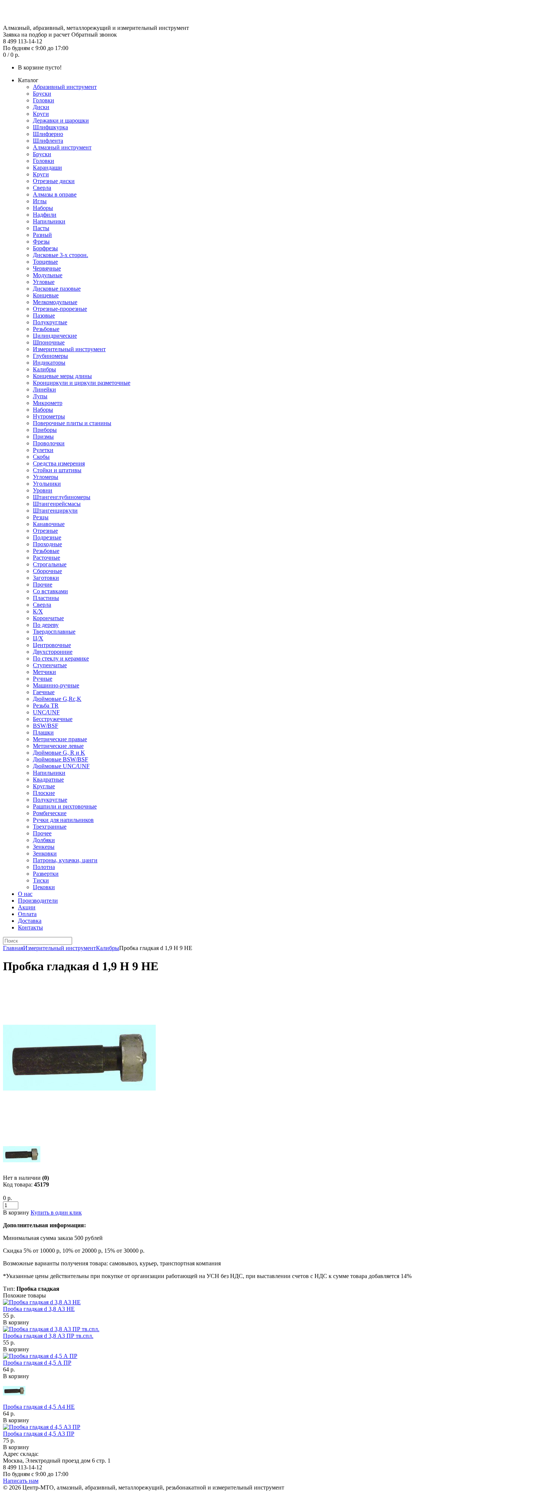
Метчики (44, 672)
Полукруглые (50, 322)
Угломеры (45, 477)
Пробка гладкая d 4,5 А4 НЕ (39, 1407)
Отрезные (45, 531)
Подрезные (47, 537)
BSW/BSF (45, 726)
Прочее (42, 833)
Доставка (29, 921)
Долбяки (44, 840)
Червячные (47, 268)
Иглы (40, 201)
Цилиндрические (55, 335)
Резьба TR (46, 705)
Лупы (40, 396)
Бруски (42, 93)
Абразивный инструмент (65, 87)
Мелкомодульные (55, 302)
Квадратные (48, 779)
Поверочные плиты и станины (72, 423)
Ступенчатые (50, 665)
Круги (41, 114)
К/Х (38, 611)
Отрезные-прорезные (60, 309)
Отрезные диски (54, 181)
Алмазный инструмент (62, 147)
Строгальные (49, 564)
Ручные (42, 678)
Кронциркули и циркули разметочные (81, 383)
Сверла (42, 188)
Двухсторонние (52, 652)
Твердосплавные (54, 631)
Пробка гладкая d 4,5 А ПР (37, 1363)
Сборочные (47, 571)
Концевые (46, 295)
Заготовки (46, 578)
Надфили (44, 214)
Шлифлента (48, 140)
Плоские (44, 793)
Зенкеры (44, 847)
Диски (41, 107)
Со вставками (50, 591)
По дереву (46, 625)
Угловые (44, 282)
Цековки (44, 887)
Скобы (41, 457)
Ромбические (49, 813)
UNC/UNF (46, 712)
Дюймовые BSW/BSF (60, 759)
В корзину (16, 1322)
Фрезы (41, 241)
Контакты (30, 927)
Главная (13, 948)
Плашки (43, 732)
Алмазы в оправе (55, 194)
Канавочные (49, 524)
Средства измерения (59, 463)
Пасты (41, 228)
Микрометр (47, 403)
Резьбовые (46, 329)
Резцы (41, 517)
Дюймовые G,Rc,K (57, 699)
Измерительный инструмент (69, 349)
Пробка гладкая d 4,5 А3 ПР (38, 1433)
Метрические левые (58, 746)
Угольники (47, 483)
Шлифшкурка (50, 127)
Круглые (44, 786)
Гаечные (44, 692)
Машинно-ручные (56, 685)
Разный (42, 235)
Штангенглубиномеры (61, 497)
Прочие (42, 584)
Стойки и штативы (57, 470)
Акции (26, 907)
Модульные (47, 275)
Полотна (44, 867)
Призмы (43, 436)
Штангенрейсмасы (57, 504)
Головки (43, 100)
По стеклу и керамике (61, 658)
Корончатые (48, 618)
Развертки (46, 873)
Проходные (47, 544)
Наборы (43, 208)
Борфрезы (45, 248)
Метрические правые (60, 739)
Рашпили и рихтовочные (65, 806)
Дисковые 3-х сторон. (60, 255)
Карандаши (47, 167)
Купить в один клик (56, 1212)
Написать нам (20, 1481)
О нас (25, 894)
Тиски (41, 880)
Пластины (46, 598)
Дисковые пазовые (57, 288)
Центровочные (52, 645)
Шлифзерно (48, 134)
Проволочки (49, 443)
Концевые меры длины (62, 376)
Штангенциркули (55, 510)
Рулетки (43, 450)
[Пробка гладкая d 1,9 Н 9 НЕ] (79, 1132)
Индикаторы (49, 362)
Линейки (44, 389)
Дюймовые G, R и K (59, 752)
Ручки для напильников (63, 820)
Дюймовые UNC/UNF (61, 766)
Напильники (49, 221)
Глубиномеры (50, 356)
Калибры (44, 369)
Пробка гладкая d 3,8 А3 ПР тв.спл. (48, 1336)
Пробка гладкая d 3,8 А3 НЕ (39, 1309)
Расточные (46, 557)
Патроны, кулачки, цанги (65, 860)
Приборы (45, 430)
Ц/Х (38, 638)
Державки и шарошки (61, 120)
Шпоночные (49, 342)
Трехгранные (49, 826)
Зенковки (45, 853)
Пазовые (44, 315)
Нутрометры (49, 416)
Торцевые (45, 262)
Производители (38, 900)
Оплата (27, 914)
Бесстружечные (52, 719)
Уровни (42, 490)
